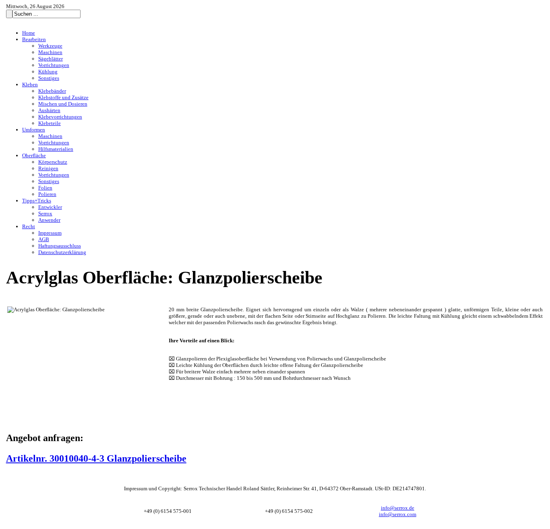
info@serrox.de (397, 508)
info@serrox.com (397, 514)
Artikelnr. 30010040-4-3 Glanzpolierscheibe (96, 458)
